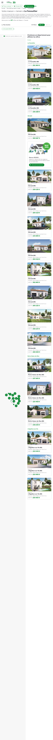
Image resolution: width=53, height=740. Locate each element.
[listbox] (6, 24)
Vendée (29, 40)
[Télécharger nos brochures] (35, 6)
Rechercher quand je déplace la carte (13, 36)
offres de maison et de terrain (18, 16)
